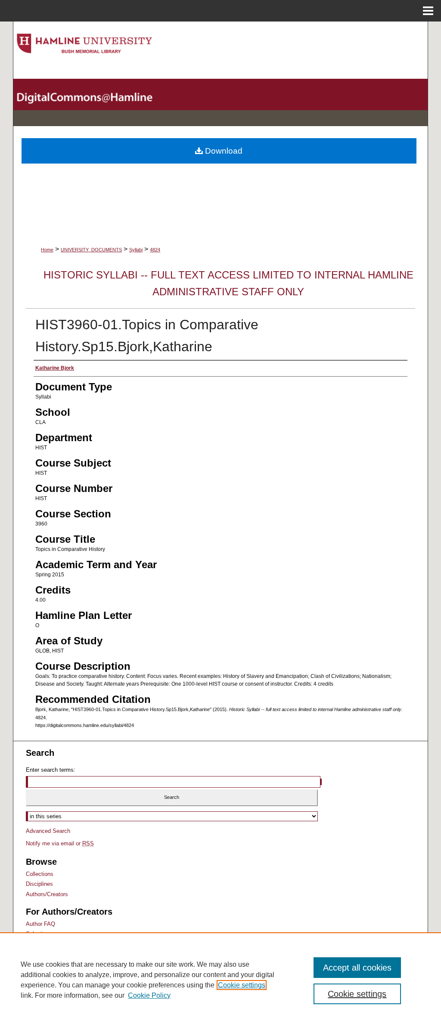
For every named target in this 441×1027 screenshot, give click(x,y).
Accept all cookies (357, 967)
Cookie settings (241, 985)
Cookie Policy (149, 995)
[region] (220, 979)
